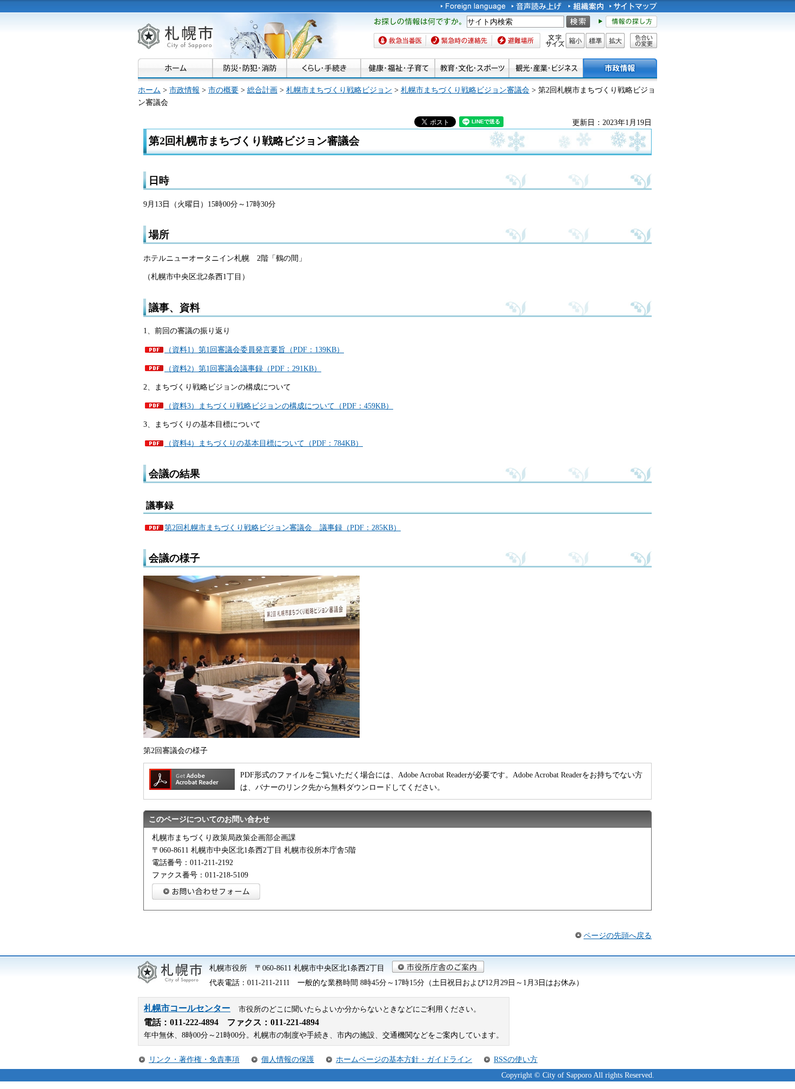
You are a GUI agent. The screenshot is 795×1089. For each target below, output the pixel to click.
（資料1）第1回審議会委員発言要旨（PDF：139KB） (254, 349)
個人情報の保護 (287, 1059)
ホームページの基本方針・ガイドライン (404, 1059)
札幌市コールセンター (187, 1008)
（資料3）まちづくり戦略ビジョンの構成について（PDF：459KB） (278, 405)
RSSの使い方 (516, 1059)
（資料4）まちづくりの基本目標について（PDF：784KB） (263, 443)
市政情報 (184, 89)
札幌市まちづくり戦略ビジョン (339, 89)
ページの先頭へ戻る (618, 935)
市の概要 (223, 89)
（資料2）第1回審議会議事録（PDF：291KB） (242, 368)
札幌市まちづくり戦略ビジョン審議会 (465, 89)
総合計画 (262, 89)
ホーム (149, 89)
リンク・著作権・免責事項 (194, 1059)
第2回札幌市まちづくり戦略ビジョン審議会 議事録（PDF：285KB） (282, 527)
